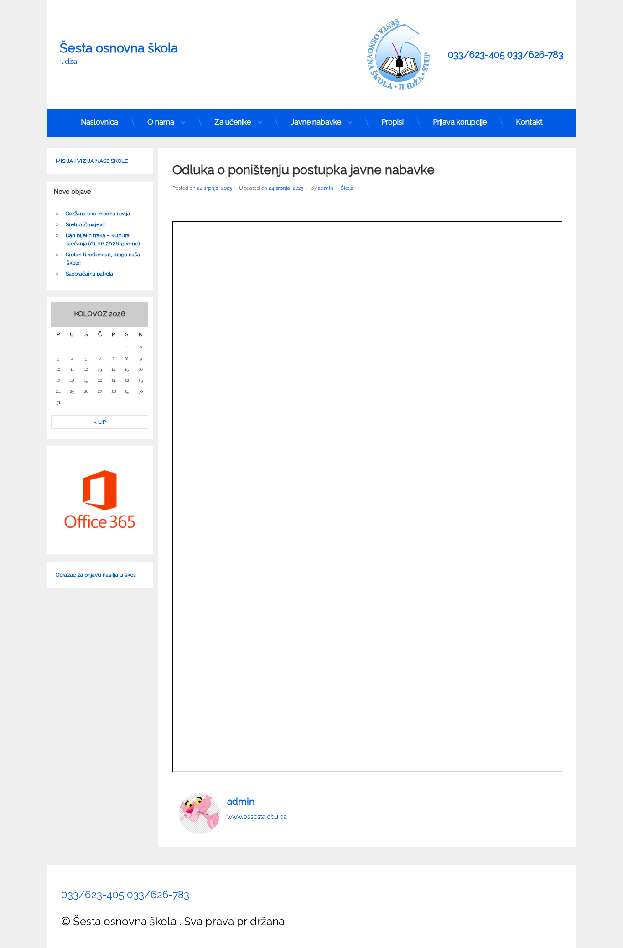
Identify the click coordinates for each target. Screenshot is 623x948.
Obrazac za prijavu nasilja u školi (96, 575)
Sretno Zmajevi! (85, 224)
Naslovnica (99, 122)
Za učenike (232, 122)
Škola (347, 188)
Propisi (392, 122)
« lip (99, 422)
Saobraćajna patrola (89, 274)
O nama (160, 122)
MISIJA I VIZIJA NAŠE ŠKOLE (92, 161)
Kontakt (529, 122)
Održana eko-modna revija (98, 213)
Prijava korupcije (460, 122)
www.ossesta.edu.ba (257, 816)
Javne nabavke (316, 122)
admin (325, 188)
